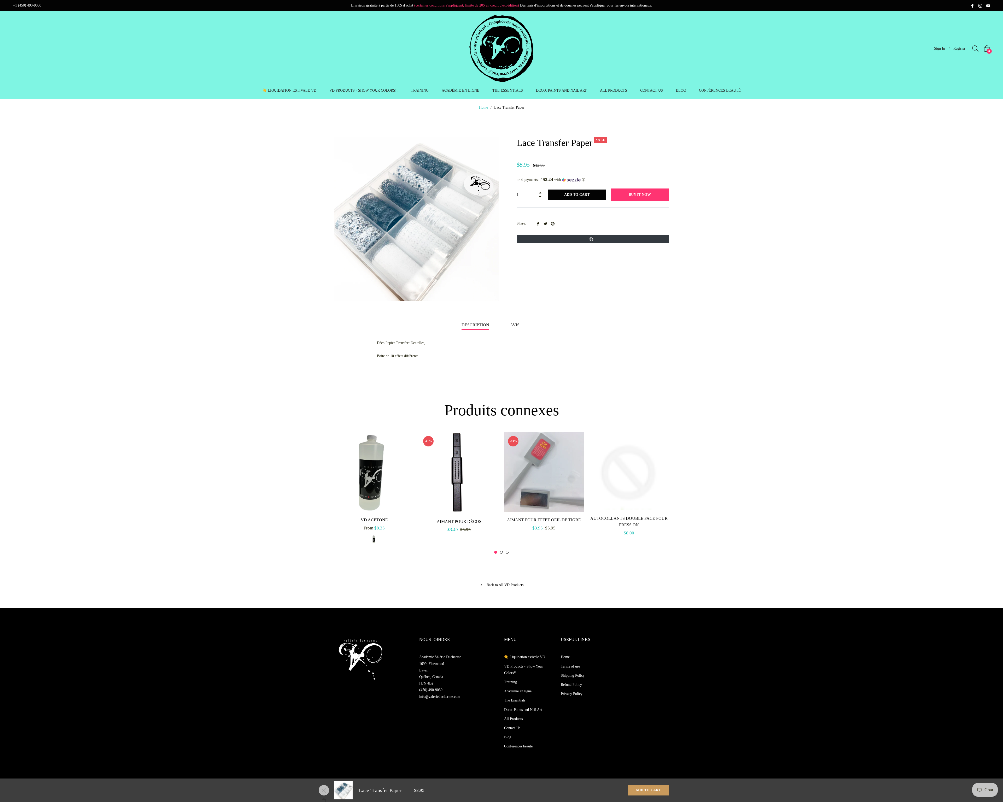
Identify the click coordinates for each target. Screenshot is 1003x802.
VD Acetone (374, 520)
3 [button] (507, 552)
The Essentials (514, 700)
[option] (374, 493)
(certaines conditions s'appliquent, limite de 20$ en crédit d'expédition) (466, 5)
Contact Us (512, 728)
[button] (593, 179)
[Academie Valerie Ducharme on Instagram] (980, 5)
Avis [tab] (515, 325)
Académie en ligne (518, 691)
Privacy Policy (571, 694)
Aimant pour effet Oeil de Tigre (544, 520)
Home (483, 107)
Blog (507, 737)
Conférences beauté (518, 746)
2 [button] (501, 552)
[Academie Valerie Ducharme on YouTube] (988, 5)
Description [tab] (475, 325)
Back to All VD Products (504, 585)
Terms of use (570, 666)
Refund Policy (571, 685)
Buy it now (640, 195)
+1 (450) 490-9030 (27, 5)
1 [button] (495, 552)
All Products (513, 719)
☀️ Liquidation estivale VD (524, 657)
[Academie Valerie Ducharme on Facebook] (972, 5)
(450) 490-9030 (430, 690)
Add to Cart (648, 790)
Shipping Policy (573, 675)
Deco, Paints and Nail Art (523, 710)
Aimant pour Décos (459, 521)
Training (510, 682)
